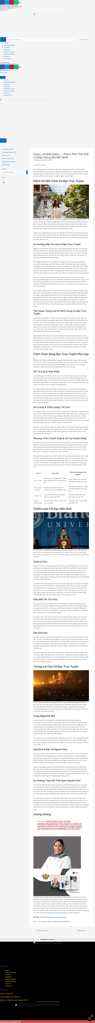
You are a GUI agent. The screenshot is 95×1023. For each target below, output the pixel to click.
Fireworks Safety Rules (47, 1001)
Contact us (7, 58)
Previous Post (42, 930)
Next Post (81, 930)
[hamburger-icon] (3, 77)
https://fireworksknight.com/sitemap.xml (53, 917)
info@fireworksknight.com (8, 64)
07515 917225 (4, 62)
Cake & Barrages (9, 45)
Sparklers (7, 50)
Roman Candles (9, 54)
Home (6, 43)
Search (4, 169)
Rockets (6, 47)
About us (7, 56)
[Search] (27, 172)
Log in (4, 177)
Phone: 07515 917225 (6, 993)
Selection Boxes (9, 52)
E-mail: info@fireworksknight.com (11, 7)
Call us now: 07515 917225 (9, 5)
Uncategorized (39, 160)
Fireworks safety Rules (7, 8)
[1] (89, 1019)
